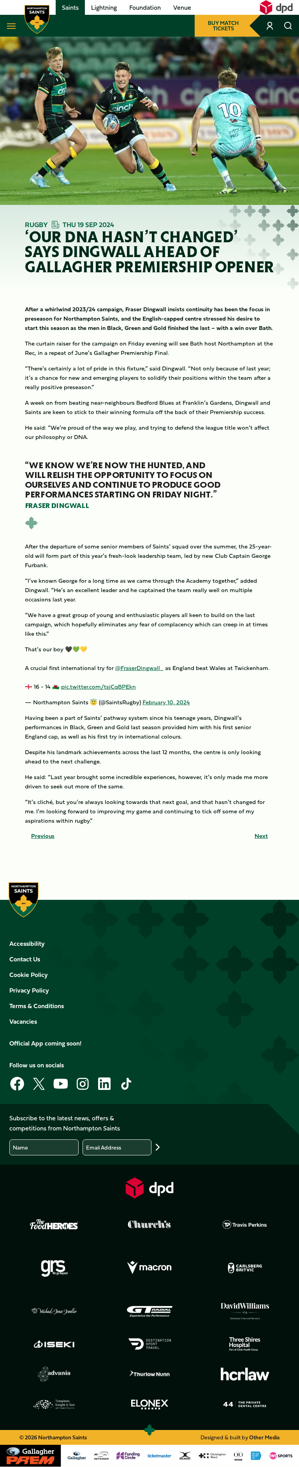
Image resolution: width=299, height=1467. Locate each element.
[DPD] (149, 1188)
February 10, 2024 (166, 702)
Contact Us (24, 959)
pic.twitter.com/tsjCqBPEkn (98, 686)
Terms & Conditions (36, 1006)
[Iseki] (54, 1344)
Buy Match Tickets (223, 25)
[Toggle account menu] (270, 26)
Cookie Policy (28, 975)
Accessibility (27, 943)
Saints (70, 7)
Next (261, 836)
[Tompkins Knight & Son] (54, 1404)
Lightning (104, 7)
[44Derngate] (245, 1404)
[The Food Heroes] (54, 1224)
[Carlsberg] (245, 1268)
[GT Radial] (149, 1311)
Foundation (145, 7)
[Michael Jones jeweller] (54, 1311)
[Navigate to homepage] (37, 19)
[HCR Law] (245, 1374)
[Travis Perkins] (245, 1224)
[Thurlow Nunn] (149, 1374)
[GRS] (54, 1268)
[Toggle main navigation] (9, 26)
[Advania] (54, 1374)
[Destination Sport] (149, 1344)
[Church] (149, 1224)
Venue (182, 7)
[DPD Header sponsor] (276, 7)
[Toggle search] (288, 26)
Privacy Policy (29, 990)
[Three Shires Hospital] (245, 1344)
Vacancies (23, 1021)
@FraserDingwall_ (139, 667)
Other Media (264, 1437)
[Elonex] (149, 1404)
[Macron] (149, 1268)
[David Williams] (245, 1311)
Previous (43, 836)
